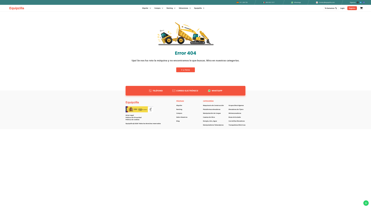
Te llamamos (329, 8)
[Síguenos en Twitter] (358, 2)
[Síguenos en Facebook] (364, 2)
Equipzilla (132, 102)
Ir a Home (185, 69)
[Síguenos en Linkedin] (361, 2)
